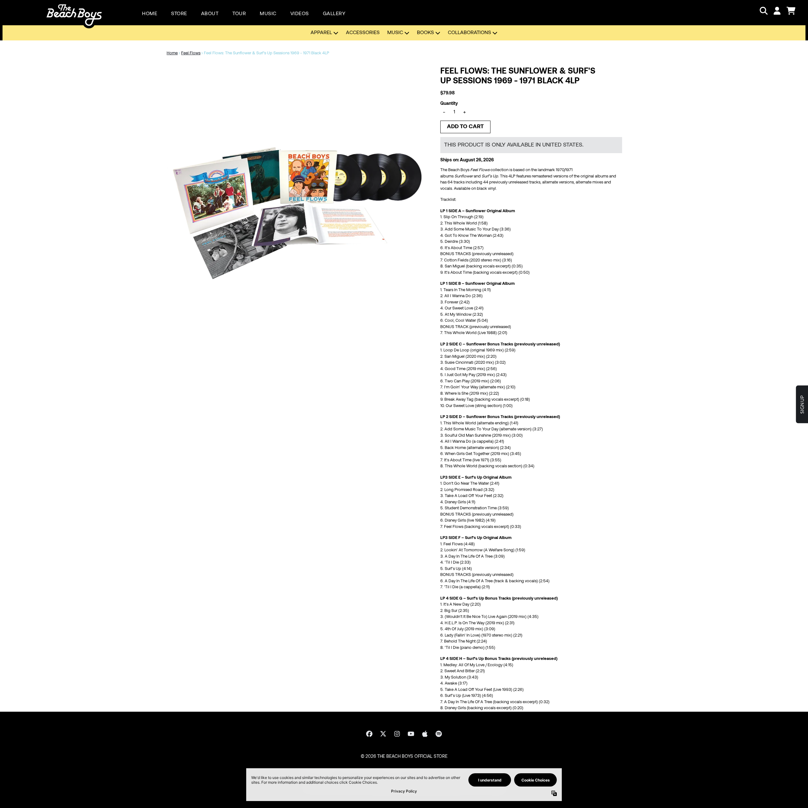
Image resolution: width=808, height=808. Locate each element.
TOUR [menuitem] (239, 14)
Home (172, 53)
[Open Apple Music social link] (425, 734)
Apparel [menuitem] (321, 33)
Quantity (449, 104)
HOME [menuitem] (149, 14)
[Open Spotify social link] (439, 734)
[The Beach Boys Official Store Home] (74, 10)
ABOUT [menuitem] (210, 14)
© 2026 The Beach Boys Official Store (404, 757)
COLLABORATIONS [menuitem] (469, 33)
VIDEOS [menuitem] (299, 14)
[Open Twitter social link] (383, 734)
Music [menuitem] (395, 33)
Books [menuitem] (425, 33)
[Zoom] (297, 197)
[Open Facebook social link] (369, 734)
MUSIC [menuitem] (268, 14)
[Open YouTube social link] (411, 734)
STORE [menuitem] (179, 14)
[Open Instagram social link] (397, 734)
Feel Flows (190, 53)
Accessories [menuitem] (363, 33)
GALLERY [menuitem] (334, 14)
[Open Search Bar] (763, 10)
